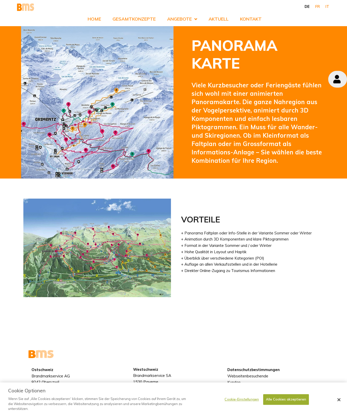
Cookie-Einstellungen (242, 399)
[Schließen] (338, 399)
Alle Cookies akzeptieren (286, 399)
